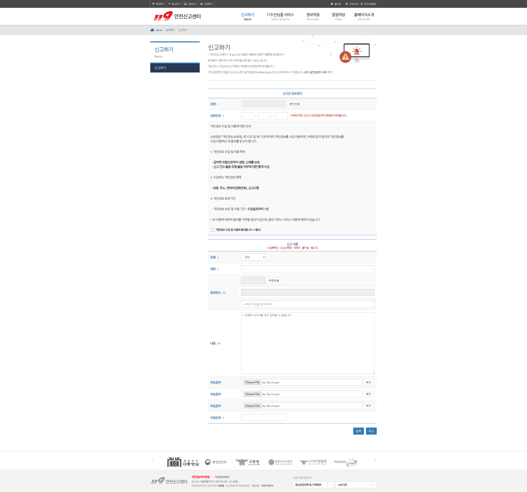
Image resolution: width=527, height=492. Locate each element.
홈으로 (338, 3)
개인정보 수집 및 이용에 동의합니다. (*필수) (238, 229)
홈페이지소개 (364, 16)
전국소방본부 (370, 3)
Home (158, 29)
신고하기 (247, 16)
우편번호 (273, 280)
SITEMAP (354, 3)
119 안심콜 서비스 (280, 16)
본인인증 (294, 104)
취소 (371, 431)
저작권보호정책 (222, 477)
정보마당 (312, 16)
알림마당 (338, 16)
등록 (358, 431)
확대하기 (160, 3)
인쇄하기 (208, 3)
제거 (368, 382)
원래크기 (192, 3)
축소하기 (176, 3)
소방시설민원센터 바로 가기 (317, 72)
